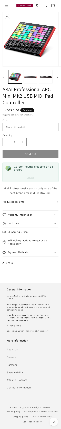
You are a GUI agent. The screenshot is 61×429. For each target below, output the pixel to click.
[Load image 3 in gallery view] (46, 76)
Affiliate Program (17, 380)
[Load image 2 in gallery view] (30, 76)
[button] (7, 5)
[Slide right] (57, 77)
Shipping (6, 115)
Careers (11, 357)
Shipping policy (20, 417)
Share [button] (9, 262)
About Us (12, 349)
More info (30, 178)
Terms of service (49, 411)
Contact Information (19, 387)
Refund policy (13, 411)
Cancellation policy (32, 422)
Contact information (42, 417)
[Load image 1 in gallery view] (15, 76)
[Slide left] (3, 77)
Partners (12, 364)
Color (5, 120)
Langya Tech (25, 407)
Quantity (7, 135)
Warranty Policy (14, 325)
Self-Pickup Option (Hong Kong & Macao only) (28, 331)
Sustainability (15, 372)
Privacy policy (31, 411)
